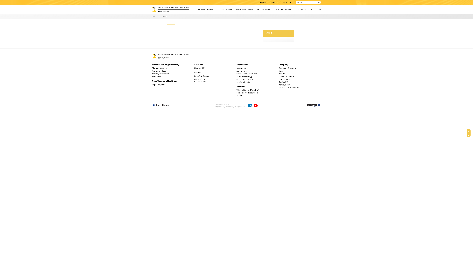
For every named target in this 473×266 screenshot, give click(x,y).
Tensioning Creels (244, 9)
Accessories (157, 76)
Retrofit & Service (304, 9)
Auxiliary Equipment (160, 73)
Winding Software (284, 9)
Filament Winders (206, 9)
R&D (319, 9)
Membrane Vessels (244, 79)
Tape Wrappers (225, 9)
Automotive (241, 71)
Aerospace (241, 68)
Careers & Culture (286, 76)
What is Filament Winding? (247, 90)
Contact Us (274, 2)
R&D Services (200, 81)
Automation (199, 79)
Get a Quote (287, 2)
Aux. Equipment (264, 9)
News (281, 71)
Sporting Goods (243, 82)
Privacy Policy (284, 85)
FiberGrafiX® (199, 68)
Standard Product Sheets (247, 93)
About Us (263, 2)
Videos (239, 95)
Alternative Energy (244, 76)
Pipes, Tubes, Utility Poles (247, 73)
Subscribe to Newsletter (289, 87)
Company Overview (287, 68)
